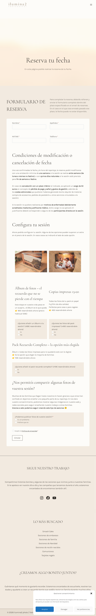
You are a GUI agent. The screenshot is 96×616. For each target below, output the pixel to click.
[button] (91, 593)
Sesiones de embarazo (48, 535)
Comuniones (48, 551)
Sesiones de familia (48, 539)
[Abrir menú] (91, 4)
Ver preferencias (83, 609)
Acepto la (26, 431)
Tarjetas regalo (48, 555)
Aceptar (45, 609)
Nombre (16, 123)
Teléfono (54, 136)
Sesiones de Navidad (48, 543)
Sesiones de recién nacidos (48, 547)
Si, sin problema (23, 420)
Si (21, 332)
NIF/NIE (16, 136)
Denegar (64, 609)
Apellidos (54, 123)
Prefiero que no (22, 422)
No (21, 335)
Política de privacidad (29, 431)
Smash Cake (48, 531)
